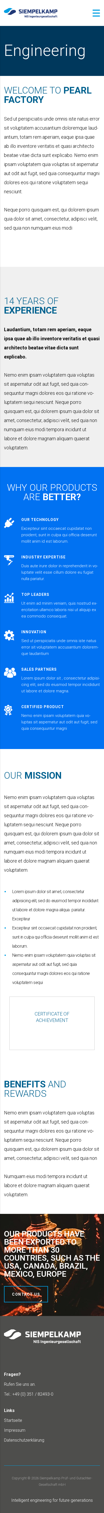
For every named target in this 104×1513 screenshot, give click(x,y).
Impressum (14, 1430)
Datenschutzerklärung (24, 1440)
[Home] (30, 12)
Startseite (13, 1420)
